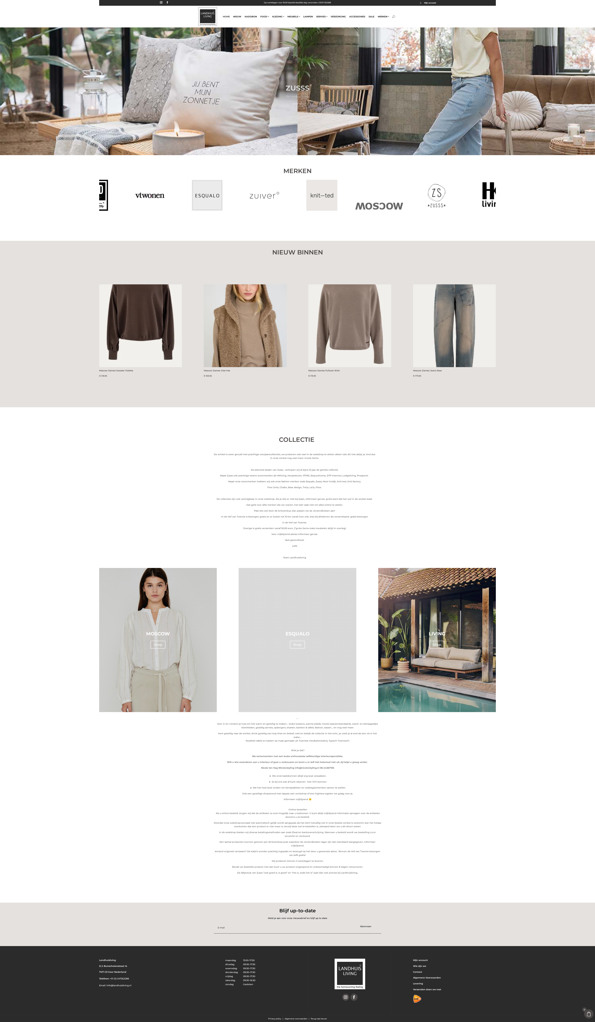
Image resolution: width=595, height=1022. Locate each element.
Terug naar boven (319, 1019)
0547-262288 (325, 2)
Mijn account (420, 960)
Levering (418, 983)
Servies (321, 16)
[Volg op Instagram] (161, 2)
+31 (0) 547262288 (119, 978)
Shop (158, 645)
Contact (417, 972)
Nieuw (237, 16)
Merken (382, 16)
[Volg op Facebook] (167, 2)
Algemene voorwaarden (296, 1019)
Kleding (277, 16)
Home (226, 16)
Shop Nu (297, 100)
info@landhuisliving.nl (118, 985)
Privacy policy (275, 1019)
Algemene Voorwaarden (427, 977)
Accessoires (357, 16)
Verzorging (338, 16)
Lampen (308, 16)
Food (263, 16)
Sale (371, 16)
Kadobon (251, 16)
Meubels (292, 16)
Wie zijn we (419, 966)
